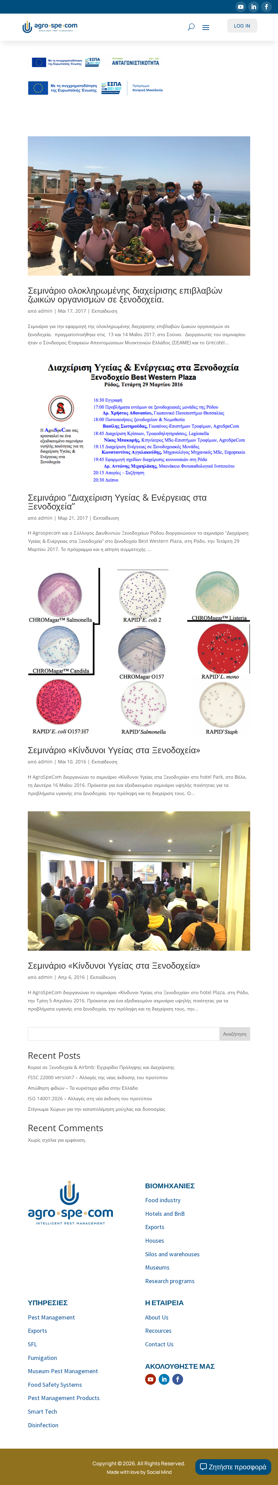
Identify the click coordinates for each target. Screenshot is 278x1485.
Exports (154, 1227)
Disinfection (43, 1425)
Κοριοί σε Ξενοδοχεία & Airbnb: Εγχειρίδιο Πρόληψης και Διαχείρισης (101, 1067)
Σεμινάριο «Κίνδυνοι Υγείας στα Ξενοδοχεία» (114, 750)
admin (45, 311)
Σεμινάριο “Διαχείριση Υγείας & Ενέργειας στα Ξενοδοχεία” (117, 501)
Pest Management (51, 1317)
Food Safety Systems (55, 1384)
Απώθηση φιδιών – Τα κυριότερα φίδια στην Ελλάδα (83, 1088)
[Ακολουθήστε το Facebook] (266, 6)
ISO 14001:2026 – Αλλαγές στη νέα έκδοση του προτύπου (90, 1098)
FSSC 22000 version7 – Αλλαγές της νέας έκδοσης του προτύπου (98, 1077)
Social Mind (159, 1472)
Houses (154, 1240)
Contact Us (159, 1344)
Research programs (170, 1281)
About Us (156, 1317)
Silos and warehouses (172, 1254)
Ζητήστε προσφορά (237, 1466)
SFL (32, 1344)
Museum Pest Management (63, 1371)
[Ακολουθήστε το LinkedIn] (253, 6)
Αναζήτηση (234, 1034)
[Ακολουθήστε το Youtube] (240, 6)
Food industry (162, 1200)
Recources (158, 1330)
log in (242, 25)
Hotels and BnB (165, 1214)
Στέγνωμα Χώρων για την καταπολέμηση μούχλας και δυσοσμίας (96, 1109)
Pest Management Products (64, 1398)
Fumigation (42, 1358)
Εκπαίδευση (104, 311)
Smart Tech (42, 1411)
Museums (157, 1267)
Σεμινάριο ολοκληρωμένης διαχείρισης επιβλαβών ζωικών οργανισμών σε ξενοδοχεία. (125, 294)
